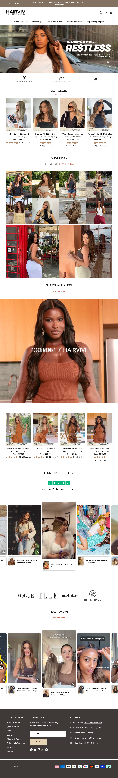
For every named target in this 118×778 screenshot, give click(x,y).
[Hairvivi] (16, 12)
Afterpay (11, 747)
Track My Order (13, 722)
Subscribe (38, 742)
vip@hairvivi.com (95, 738)
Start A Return (13, 726)
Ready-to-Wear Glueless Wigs (28, 21)
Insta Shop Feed (74, 21)
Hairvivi (15, 766)
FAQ (9, 730)
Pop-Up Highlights (95, 21)
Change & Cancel (14, 739)
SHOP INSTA (59, 158)
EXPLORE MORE (59, 291)
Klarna (10, 751)
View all (59, 94)
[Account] (100, 12)
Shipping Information (16, 743)
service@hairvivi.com (93, 722)
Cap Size (10, 735)
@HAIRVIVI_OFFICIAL (65, 164)
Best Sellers (59, 90)
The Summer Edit (55, 21)
